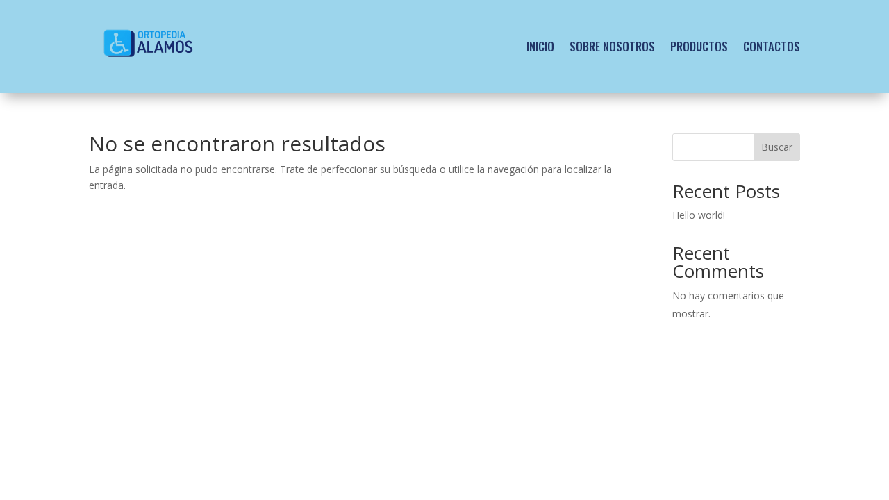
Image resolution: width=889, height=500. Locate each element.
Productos (699, 46)
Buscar (776, 146)
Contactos (771, 46)
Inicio (540, 46)
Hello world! (698, 215)
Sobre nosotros (612, 46)
